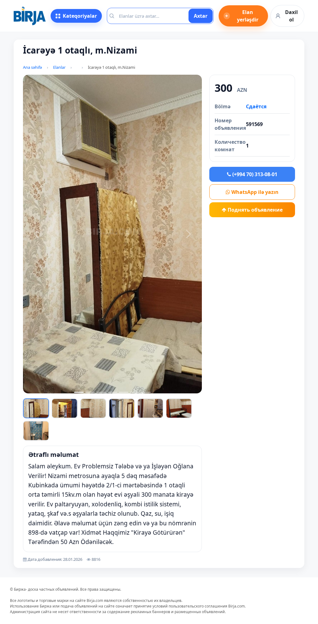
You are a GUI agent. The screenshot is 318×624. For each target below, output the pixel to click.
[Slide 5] (123, 392)
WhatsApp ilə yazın (254, 192)
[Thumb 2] (65, 408)
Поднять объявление (254, 209)
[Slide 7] (146, 392)
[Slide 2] (90, 392)
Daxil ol (291, 16)
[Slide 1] (79, 392)
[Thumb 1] (36, 408)
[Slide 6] (134, 392)
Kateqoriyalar (80, 15)
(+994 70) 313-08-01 (254, 174)
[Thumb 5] (150, 408)
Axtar (200, 15)
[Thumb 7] (36, 431)
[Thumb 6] (179, 408)
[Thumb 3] (93, 408)
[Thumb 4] (122, 408)
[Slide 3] (101, 392)
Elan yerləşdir (241, 16)
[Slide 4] (112, 392)
